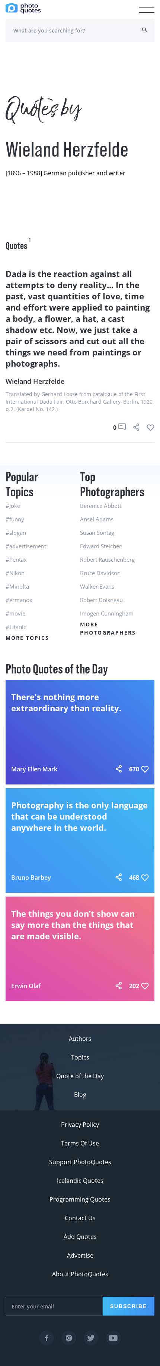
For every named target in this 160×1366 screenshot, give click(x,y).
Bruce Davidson (100, 573)
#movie (15, 613)
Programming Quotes (80, 1199)
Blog (80, 1095)
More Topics (27, 637)
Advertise (80, 1255)
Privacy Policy (80, 1124)
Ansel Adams (96, 519)
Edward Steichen (101, 546)
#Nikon (15, 573)
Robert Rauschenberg (107, 559)
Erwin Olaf (26, 986)
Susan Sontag (97, 532)
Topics (80, 1057)
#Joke (13, 505)
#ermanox (19, 600)
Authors (80, 1038)
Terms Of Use (80, 1143)
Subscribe (128, 1306)
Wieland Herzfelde (35, 381)
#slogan (16, 532)
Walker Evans (97, 586)
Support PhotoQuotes (80, 1162)
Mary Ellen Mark (34, 769)
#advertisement (26, 546)
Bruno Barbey (31, 877)
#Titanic (16, 626)
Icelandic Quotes (80, 1181)
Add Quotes (80, 1237)
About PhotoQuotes (80, 1274)
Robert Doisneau (101, 600)
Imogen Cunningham (107, 613)
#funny (15, 519)
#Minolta (17, 586)
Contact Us (80, 1218)
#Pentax (16, 559)
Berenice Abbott (100, 505)
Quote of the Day (80, 1076)
